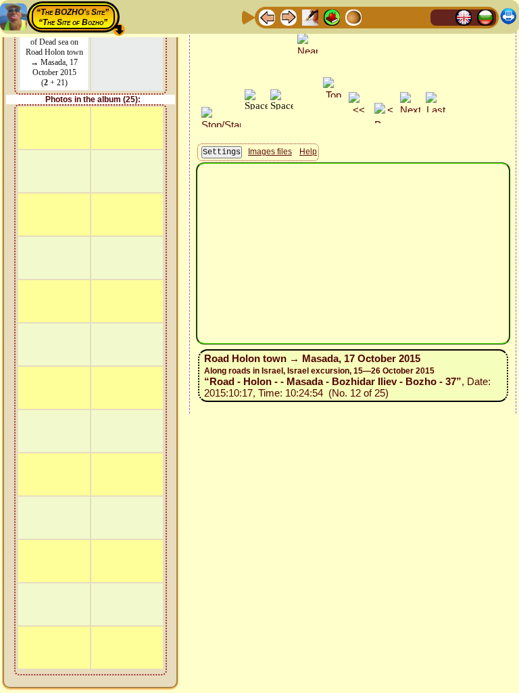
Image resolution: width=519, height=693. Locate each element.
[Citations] (332, 16)
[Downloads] (397, 16)
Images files (270, 151)
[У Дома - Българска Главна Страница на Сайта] (485, 16)
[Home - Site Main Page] (442, 16)
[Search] (418, 16)
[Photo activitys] (375, 16)
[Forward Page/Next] (288, 16)
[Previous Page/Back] (267, 16)
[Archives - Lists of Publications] (310, 16)
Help (308, 151)
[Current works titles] (353, 16)
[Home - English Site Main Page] (463, 16)
